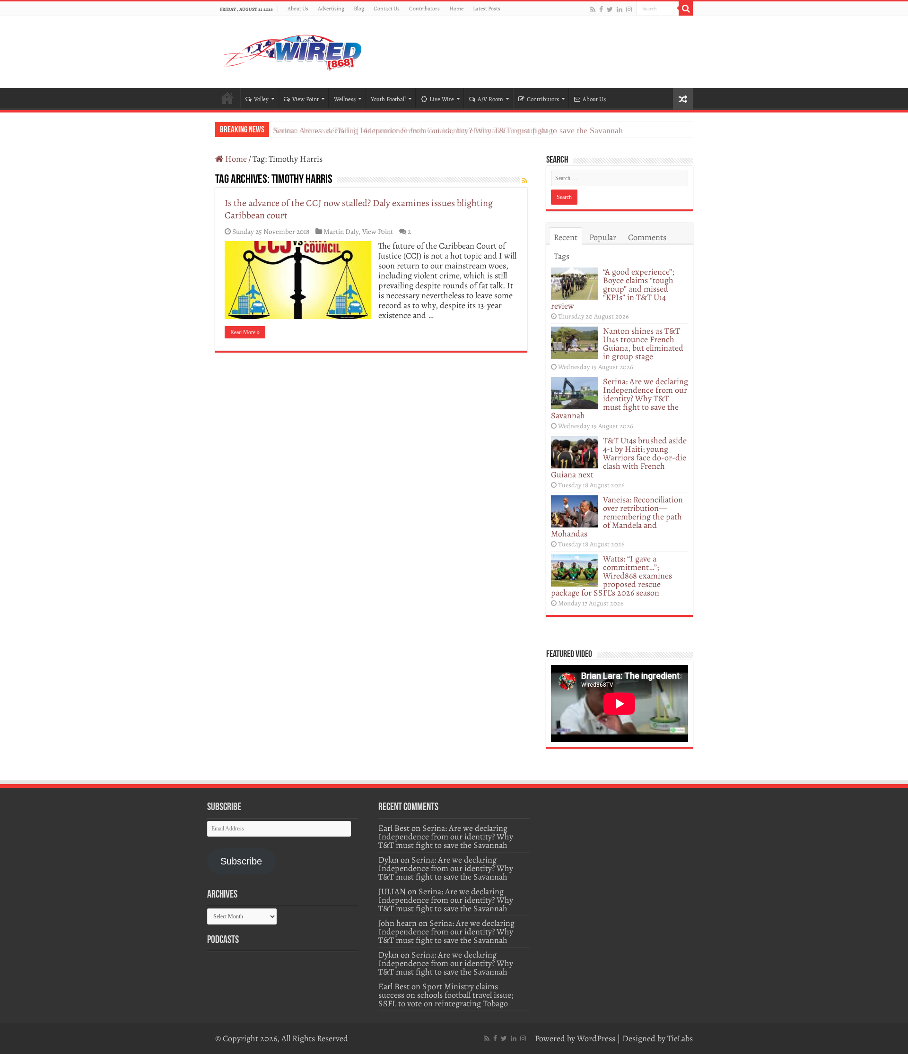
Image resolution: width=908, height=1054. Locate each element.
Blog (359, 8)
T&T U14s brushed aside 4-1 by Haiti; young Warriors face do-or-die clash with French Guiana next (619, 457)
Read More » (245, 332)
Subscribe (241, 861)
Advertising (331, 8)
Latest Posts (486, 8)
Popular (602, 237)
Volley (261, 99)
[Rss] (592, 9)
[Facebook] (601, 9)
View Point (305, 99)
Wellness (345, 99)
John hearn (397, 923)
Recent (565, 237)
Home (456, 8)
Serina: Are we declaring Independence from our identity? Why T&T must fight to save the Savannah (448, 130)
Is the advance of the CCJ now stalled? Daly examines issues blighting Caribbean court (359, 209)
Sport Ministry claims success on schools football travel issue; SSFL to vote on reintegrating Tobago (445, 995)
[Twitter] (610, 9)
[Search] (686, 8)
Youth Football (388, 99)
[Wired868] (293, 50)
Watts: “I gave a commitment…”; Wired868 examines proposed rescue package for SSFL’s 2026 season (611, 575)
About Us (298, 8)
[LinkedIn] (619, 9)
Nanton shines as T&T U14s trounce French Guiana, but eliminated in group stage (643, 343)
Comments (647, 237)
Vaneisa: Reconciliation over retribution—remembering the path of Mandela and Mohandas (617, 516)
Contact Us (387, 8)
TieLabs (680, 1038)
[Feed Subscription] (524, 180)
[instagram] (629, 9)
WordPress (596, 1038)
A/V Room (490, 99)
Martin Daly (340, 231)
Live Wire (441, 99)
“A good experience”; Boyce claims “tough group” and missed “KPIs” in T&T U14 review (612, 288)
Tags (561, 256)
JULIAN (392, 891)
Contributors (424, 8)
